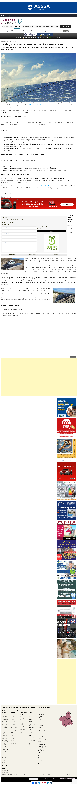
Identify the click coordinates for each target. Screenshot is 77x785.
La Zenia (40, 759)
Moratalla (22, 728)
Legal (62, 777)
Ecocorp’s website (46, 185)
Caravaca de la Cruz (23, 719)
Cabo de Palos (5, 714)
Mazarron (13, 734)
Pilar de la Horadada (4, 744)
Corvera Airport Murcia (34, 774)
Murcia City (32, 737)
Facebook (56, 254)
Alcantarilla (32, 717)
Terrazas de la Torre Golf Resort (5, 766)
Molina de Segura (31, 733)
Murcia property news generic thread (58, 774)
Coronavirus (26, 774)
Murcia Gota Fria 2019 (45, 774)
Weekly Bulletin (70, 774)
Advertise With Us (71, 777)
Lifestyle (38, 30)
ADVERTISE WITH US (14, 15)
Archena (31, 719)
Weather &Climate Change (14, 30)
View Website (12, 254)
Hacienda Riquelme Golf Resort (32, 728)
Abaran (30, 715)
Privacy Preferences (33, 778)
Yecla (21, 731)
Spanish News (58, 30)
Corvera (31, 722)
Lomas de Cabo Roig (41, 761)
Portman (4, 750)
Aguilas (12, 714)
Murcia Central (31, 711)
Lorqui (30, 731)
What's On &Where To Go (22, 30)
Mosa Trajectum (33, 736)
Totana (12, 744)
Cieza (21, 724)
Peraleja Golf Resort (32, 740)
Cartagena (4, 715)
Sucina (30, 744)
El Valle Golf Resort (32, 724)
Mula (21, 730)
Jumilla (36, 26)
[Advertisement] (39, 376)
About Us (66, 777)
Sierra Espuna (14, 742)
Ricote (30, 742)
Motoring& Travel (31, 30)
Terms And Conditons (49, 777)
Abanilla (31, 714)
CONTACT (7, 15)
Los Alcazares (5, 734)
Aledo (12, 715)
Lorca (40, 26)
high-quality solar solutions (36, 104)
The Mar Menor (4, 711)
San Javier (57, 26)
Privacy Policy (57, 777)
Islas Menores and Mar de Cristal (5, 720)
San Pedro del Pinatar (5, 757)
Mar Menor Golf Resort (5, 741)
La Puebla (4, 728)
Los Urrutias (4, 739)
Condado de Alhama (13, 724)
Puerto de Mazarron (13, 736)
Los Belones (4, 736)
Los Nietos (4, 737)
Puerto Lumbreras (13, 740)
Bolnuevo (13, 720)
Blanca (30, 720)
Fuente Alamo (14, 726)
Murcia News (5, 30)
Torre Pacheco (5, 769)
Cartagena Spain (19, 774)
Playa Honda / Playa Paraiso (5, 748)
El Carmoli (4, 717)
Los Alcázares (45, 26)
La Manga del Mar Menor (5, 725)
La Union (4, 733)
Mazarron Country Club (41, 743)
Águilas (22, 26)
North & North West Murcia (23, 711)
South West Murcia (14, 711)
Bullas (21, 716)
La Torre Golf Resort (5, 730)
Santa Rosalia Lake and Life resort (5, 761)
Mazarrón (52, 26)
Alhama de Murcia (29, 26)
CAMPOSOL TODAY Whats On (8, 774)
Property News (47, 30)
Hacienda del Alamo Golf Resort (14, 730)
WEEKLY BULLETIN (23, 15)
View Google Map (34, 254)
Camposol (13, 722)
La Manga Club (5, 723)
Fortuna (22, 725)
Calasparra (22, 717)
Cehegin (22, 722)
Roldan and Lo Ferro (5, 752)
